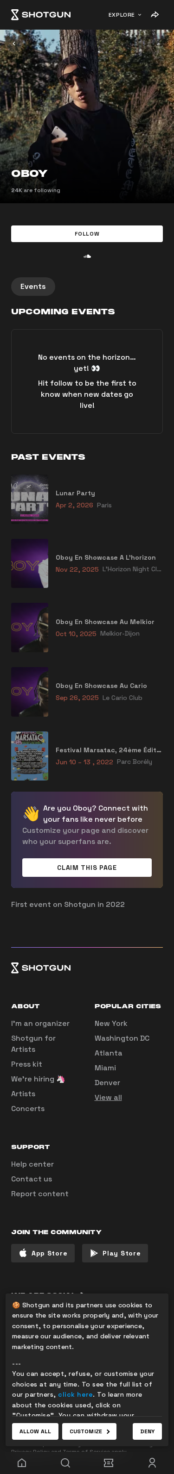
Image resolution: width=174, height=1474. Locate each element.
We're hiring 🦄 (38, 1079)
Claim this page (87, 867)
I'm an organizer (40, 1023)
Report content (40, 1194)
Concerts (28, 1108)
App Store (49, 1253)
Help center (32, 1164)
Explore (122, 15)
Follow (87, 233)
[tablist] (87, 286)
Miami (105, 1068)
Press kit (26, 1064)
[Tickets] (109, 1463)
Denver (107, 1082)
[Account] (152, 1463)
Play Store (122, 1253)
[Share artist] (154, 14)
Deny (147, 1431)
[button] (87, 233)
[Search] (65, 1463)
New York (111, 1023)
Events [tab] (33, 286)
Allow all (35, 1431)
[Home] (41, 14)
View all (108, 1097)
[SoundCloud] (87, 256)
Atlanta (108, 1053)
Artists (23, 1094)
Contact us (31, 1179)
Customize (86, 1431)
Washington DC (122, 1038)
